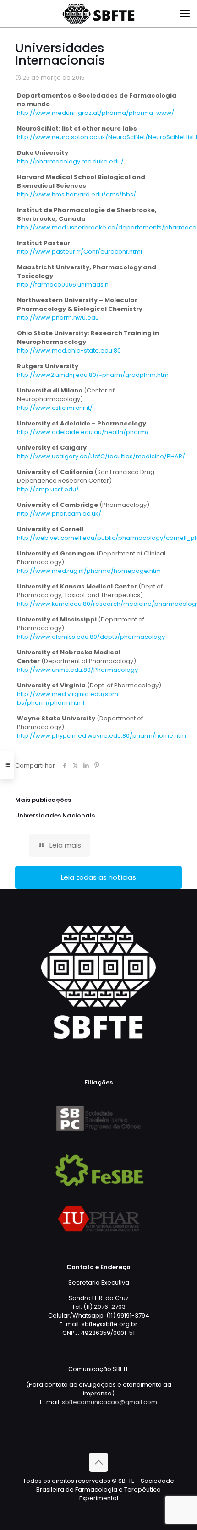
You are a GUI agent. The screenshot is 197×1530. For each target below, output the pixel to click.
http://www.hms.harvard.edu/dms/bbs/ (76, 194)
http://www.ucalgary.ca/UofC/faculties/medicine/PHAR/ (101, 456)
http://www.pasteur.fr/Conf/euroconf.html (79, 251)
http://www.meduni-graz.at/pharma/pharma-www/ (95, 113)
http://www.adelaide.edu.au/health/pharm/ (83, 432)
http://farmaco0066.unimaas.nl (63, 284)
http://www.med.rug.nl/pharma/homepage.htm (89, 570)
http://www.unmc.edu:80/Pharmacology (77, 669)
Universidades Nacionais (55, 815)
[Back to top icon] (98, 1462)
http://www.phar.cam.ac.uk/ (59, 513)
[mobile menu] (184, 14)
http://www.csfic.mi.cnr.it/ (55, 407)
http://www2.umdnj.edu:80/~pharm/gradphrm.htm (93, 374)
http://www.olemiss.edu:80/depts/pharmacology (91, 636)
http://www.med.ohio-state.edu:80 (69, 350)
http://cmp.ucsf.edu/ (48, 489)
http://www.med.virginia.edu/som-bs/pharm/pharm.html (69, 698)
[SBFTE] (98, 13)
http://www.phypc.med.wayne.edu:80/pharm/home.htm (101, 735)
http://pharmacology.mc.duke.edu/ (70, 161)
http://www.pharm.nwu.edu (58, 317)
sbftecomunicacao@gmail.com (109, 1402)
